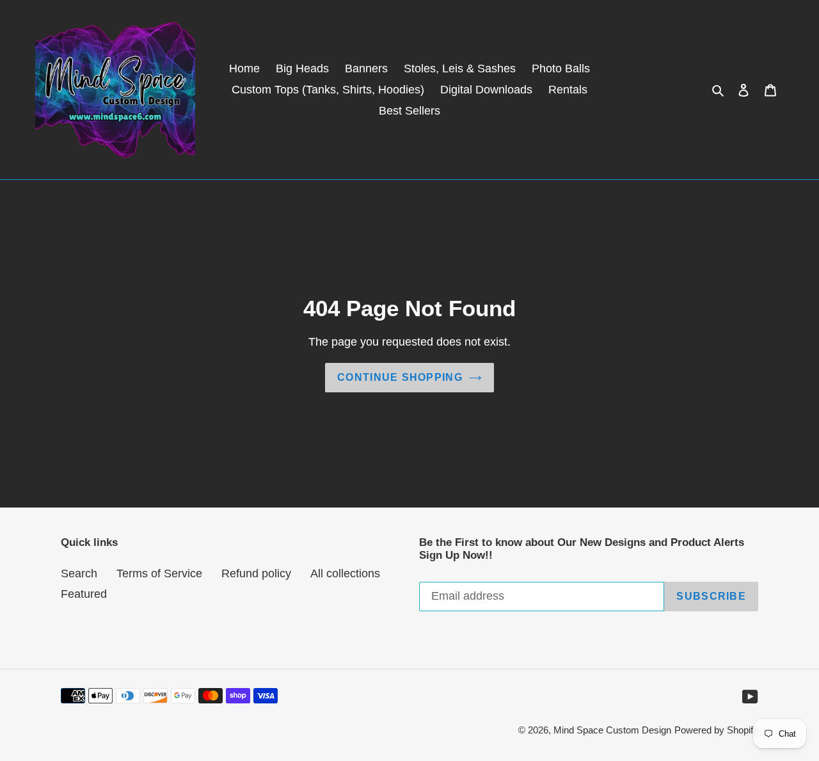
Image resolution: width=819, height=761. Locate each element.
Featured (84, 594)
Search (79, 573)
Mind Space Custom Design (612, 730)
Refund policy (256, 573)
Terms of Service (159, 573)
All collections (345, 573)
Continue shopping (400, 377)
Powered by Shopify (716, 730)
